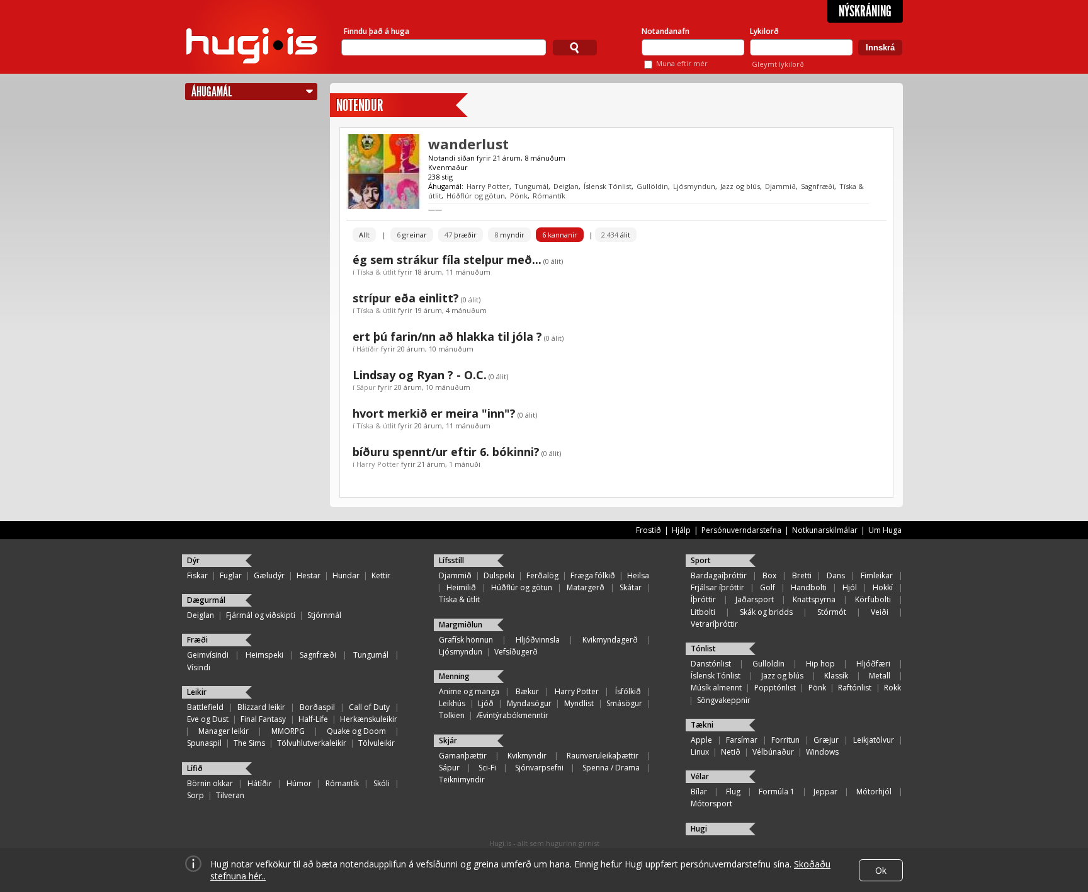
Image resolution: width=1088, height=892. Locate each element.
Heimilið (461, 587)
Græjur (826, 740)
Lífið (195, 768)
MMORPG (288, 731)
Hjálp (681, 530)
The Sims (249, 743)
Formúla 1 (777, 791)
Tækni (702, 724)
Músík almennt (716, 687)
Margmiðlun (460, 624)
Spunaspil (204, 743)
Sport (701, 560)
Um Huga (885, 530)
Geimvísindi (208, 654)
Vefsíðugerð (516, 651)
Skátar (631, 587)
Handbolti (809, 587)
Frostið (648, 530)
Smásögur (624, 703)
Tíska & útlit (376, 272)
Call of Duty (369, 707)
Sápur (366, 387)
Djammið (780, 186)
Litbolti (703, 612)
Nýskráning (865, 11)
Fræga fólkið (592, 575)
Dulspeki (499, 575)
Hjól (849, 587)
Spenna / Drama (611, 767)
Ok (881, 870)
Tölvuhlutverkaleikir (311, 743)
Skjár (448, 740)
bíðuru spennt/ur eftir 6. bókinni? (446, 451)
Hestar (308, 575)
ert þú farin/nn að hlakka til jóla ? (447, 336)
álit (615, 234)
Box (769, 575)
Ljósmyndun (694, 186)
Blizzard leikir (261, 707)
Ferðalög (542, 575)
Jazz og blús (740, 186)
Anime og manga (469, 691)
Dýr (193, 560)
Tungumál (531, 186)
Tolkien (452, 715)
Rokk (892, 687)
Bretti (802, 575)
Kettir (380, 575)
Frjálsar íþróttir (717, 587)
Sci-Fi (487, 767)
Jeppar (825, 791)
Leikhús (452, 703)
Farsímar (741, 740)
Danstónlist (711, 663)
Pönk (519, 195)
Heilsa (638, 575)
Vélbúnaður (773, 751)
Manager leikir (223, 731)
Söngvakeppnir (724, 700)
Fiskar (197, 575)
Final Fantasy (263, 719)
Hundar (346, 575)
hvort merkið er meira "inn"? (434, 413)
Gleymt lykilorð (778, 64)
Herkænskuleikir (368, 719)
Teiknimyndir (462, 779)
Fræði (197, 639)
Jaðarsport (754, 599)
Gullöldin (652, 186)
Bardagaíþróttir (719, 575)
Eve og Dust (208, 719)
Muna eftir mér (682, 63)
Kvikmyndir (527, 755)
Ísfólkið (628, 691)
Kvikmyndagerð (610, 639)
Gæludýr (269, 575)
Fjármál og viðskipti (260, 615)
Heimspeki (264, 654)
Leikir (197, 692)
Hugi (699, 828)
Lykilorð (764, 31)
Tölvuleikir (376, 743)
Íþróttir (703, 599)
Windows (822, 751)
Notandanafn (665, 31)
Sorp (195, 795)
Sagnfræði (817, 186)
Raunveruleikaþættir (602, 755)
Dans (836, 575)
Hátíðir (367, 348)
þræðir (461, 234)
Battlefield (205, 707)
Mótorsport (711, 803)
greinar (412, 234)
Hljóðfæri (873, 663)
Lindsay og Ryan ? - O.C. (420, 374)
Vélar (700, 776)
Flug (733, 791)
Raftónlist (854, 687)
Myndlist (579, 703)
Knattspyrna (814, 599)
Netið (730, 751)
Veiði (879, 612)
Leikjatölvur (873, 740)
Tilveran (230, 795)
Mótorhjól (874, 791)
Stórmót (831, 612)
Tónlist (703, 648)
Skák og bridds (766, 612)
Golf (767, 587)
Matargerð (585, 587)
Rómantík (549, 195)
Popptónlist (775, 687)
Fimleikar (877, 575)
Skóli (381, 783)
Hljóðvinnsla (538, 639)
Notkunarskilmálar (825, 530)
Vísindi (198, 667)
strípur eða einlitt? (406, 298)
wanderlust (468, 143)
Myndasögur (529, 703)
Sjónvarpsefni (539, 767)
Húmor (299, 783)
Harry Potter (488, 186)
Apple (701, 740)
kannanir (559, 234)
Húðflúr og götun (475, 195)
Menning (454, 676)
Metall (879, 675)
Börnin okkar (210, 783)
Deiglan (566, 186)
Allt (364, 234)
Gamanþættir (463, 755)
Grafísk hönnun (466, 639)
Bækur (527, 691)
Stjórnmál (324, 615)
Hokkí (883, 587)
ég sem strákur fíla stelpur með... (447, 259)
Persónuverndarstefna (741, 530)
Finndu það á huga (376, 31)
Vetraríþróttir (714, 624)
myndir (509, 234)
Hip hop (820, 663)
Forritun (785, 740)
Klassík (836, 675)
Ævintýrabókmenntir (512, 715)
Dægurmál (206, 600)
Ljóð (486, 703)
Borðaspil (317, 707)
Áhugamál (211, 92)
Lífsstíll (451, 560)
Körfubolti (873, 599)
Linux (700, 751)
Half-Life (313, 719)
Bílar (699, 791)
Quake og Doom (356, 731)
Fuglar (231, 575)
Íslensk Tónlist (608, 186)
